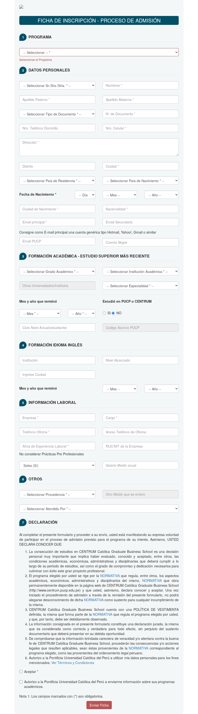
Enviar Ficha (99, 705)
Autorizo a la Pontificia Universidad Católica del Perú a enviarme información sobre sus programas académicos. (99, 684)
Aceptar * (31, 671)
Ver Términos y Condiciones (72, 662)
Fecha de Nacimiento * (37, 194)
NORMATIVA (110, 575)
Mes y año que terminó (38, 388)
